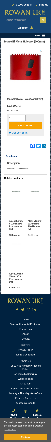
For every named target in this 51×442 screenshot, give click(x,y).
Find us (43, 4)
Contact (25, 339)
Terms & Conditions (25, 354)
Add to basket (25, 125)
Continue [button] (25, 437)
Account (23, 27)
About (25, 334)
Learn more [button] (10, 429)
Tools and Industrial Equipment (25, 324)
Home (26, 319)
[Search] (43, 20)
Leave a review (37, 417)
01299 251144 (24, 4)
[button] (38, 35)
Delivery (25, 345)
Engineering (25, 329)
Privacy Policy (25, 350)
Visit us (25, 417)
